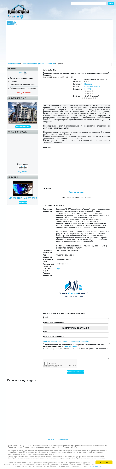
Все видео (23, 202)
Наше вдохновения (23, 126)
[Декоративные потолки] (23, 182)
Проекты (88, 84)
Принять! (104, 462)
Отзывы (13, 81)
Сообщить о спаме (23, 93)
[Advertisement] (58, 44)
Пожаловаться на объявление (22, 85)
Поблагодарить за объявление (23, 88)
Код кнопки (23, 172)
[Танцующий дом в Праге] (22, 103)
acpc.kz (59, 268)
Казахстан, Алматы (92, 86)
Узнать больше (95, 466)
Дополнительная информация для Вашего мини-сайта (66, 341)
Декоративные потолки (23, 197)
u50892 (87, 89)
